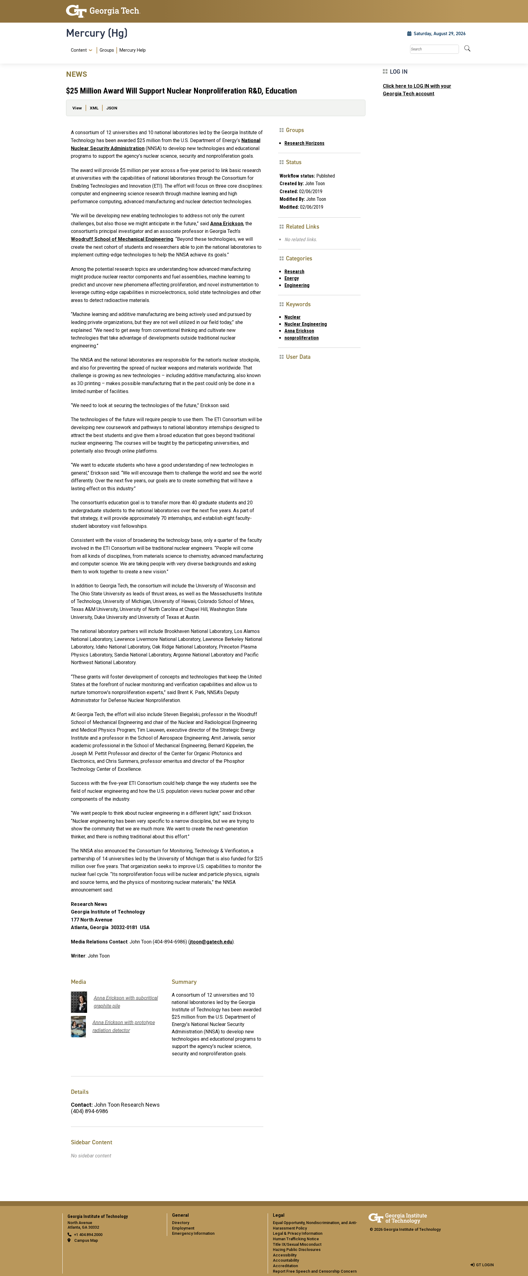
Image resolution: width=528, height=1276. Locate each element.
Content (79, 50)
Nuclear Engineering (305, 324)
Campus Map (86, 1240)
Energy (291, 278)
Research (294, 271)
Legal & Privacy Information (297, 1233)
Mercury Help (132, 50)
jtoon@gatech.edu (211, 942)
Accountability (286, 1260)
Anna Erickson (226, 223)
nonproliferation (301, 338)
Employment (183, 1228)
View (77, 107)
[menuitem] (107, 50)
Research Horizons (304, 143)
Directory (180, 1222)
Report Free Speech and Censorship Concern (315, 1271)
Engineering (297, 285)
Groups (107, 50)
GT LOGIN (485, 1265)
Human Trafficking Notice (296, 1239)
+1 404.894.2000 (88, 1234)
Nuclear (292, 317)
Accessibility (284, 1255)
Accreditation (285, 1265)
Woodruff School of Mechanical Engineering (122, 239)
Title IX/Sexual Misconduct (297, 1244)
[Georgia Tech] (113, 11)
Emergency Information (193, 1233)
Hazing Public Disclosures (297, 1249)
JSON (111, 107)
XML (94, 107)
